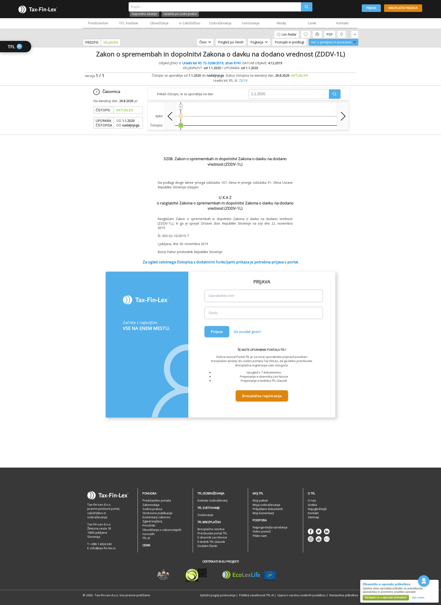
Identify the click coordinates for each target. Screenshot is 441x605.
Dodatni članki (207, 546)
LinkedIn (327, 531)
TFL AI (146, 538)
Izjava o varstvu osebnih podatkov (301, 595)
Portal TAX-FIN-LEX (37, 9)
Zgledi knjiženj (152, 521)
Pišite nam (260, 536)
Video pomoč (262, 531)
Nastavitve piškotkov (343, 595)
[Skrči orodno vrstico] (354, 34)
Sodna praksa (152, 509)
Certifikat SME (196, 575)
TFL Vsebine (128, 23)
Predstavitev (98, 23)
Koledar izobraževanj (212, 500)
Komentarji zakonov (156, 517)
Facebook (311, 531)
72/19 (243, 80)
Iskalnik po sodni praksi (180, 14)
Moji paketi (260, 500)
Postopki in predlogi (289, 42)
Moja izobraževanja (266, 505)
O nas (312, 500)
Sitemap (313, 517)
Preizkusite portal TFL (212, 533)
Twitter (319, 531)
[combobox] (215, 6)
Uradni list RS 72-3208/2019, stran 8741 (211, 63)
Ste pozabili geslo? (247, 331)
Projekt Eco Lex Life (249, 575)
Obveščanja (159, 23)
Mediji (281, 23)
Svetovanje (251, 23)
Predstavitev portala (156, 500)
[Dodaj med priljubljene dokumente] (305, 34)
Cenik (312, 23)
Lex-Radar (289, 34)
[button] (334, 94)
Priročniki (148, 525)
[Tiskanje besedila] (317, 34)
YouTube (319, 539)
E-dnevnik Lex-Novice (212, 537)
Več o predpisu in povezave (331, 42)
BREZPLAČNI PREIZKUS (403, 8)
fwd (343, 116)
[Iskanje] (306, 6)
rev (170, 116)
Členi (202, 42)
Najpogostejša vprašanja (270, 527)
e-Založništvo (189, 23)
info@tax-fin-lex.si (103, 548)
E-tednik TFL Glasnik (211, 542)
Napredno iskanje (144, 14)
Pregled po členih (230, 42)
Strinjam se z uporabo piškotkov (386, 597)
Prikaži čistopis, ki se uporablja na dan (185, 94)
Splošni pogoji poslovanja (217, 595)
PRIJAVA (371, 8)
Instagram (311, 539)
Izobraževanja (220, 23)
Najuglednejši (317, 509)
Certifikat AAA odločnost (163, 575)
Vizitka (312, 505)
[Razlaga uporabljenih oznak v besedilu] (341, 34)
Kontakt (342, 23)
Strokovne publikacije (157, 513)
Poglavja (256, 42)
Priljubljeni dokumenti (268, 509)
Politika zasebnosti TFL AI (256, 595)
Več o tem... (419, 597)
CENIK (146, 545)
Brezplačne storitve (211, 529)
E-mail (327, 539)
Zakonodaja (150, 505)
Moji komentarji (263, 513)
